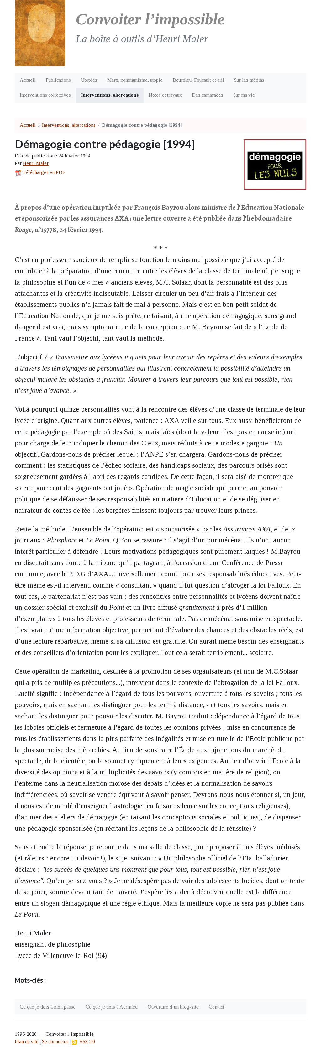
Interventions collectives (45, 95)
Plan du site (27, 1041)
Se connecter (55, 1041)
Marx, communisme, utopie (135, 80)
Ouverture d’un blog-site (173, 1006)
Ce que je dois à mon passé (48, 1006)
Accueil (28, 80)
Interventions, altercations (110, 95)
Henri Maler (36, 163)
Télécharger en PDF (43, 172)
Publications (58, 80)
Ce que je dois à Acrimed (112, 1006)
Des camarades (207, 95)
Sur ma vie (244, 95)
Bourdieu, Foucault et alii (198, 80)
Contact (216, 1006)
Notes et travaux (165, 95)
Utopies (89, 80)
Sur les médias (249, 80)
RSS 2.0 (86, 1041)
